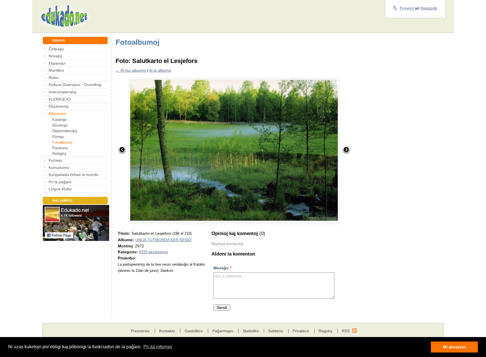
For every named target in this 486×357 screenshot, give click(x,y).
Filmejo (58, 137)
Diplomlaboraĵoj (64, 131)
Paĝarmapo (222, 331)
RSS (346, 331)
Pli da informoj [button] (157, 346)
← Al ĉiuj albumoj (131, 70)
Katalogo (59, 120)
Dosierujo (60, 125)
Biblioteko (57, 113)
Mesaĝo (222, 268)
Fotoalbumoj (62, 142)
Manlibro (56, 70)
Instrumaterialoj (62, 92)
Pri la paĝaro (60, 182)
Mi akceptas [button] (454, 347)
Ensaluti (407, 8)
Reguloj (325, 331)
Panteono (60, 148)
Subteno (275, 331)
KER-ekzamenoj (153, 252)
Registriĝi (428, 8)
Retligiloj (59, 154)
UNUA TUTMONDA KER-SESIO (163, 240)
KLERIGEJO (60, 99)
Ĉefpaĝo (56, 49)
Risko (53, 77)
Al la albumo (160, 70)
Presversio (140, 331)
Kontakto (167, 331)
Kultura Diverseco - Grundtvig (75, 84)
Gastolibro (193, 331)
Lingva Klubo (60, 189)
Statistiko (251, 331)
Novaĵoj (55, 56)
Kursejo (55, 160)
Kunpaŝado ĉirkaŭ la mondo (73, 174)
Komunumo (59, 167)
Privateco (300, 331)
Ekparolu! (57, 63)
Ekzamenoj (58, 106)
